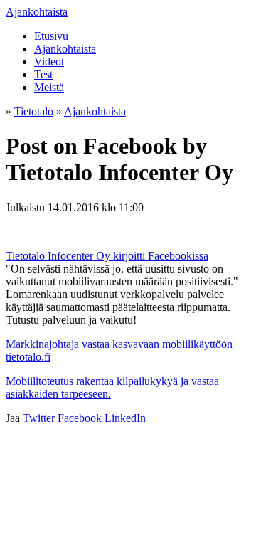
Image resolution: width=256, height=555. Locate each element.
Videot (49, 62)
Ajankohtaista (37, 12)
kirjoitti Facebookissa (160, 256)
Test (43, 74)
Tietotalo (33, 111)
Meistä (49, 87)
